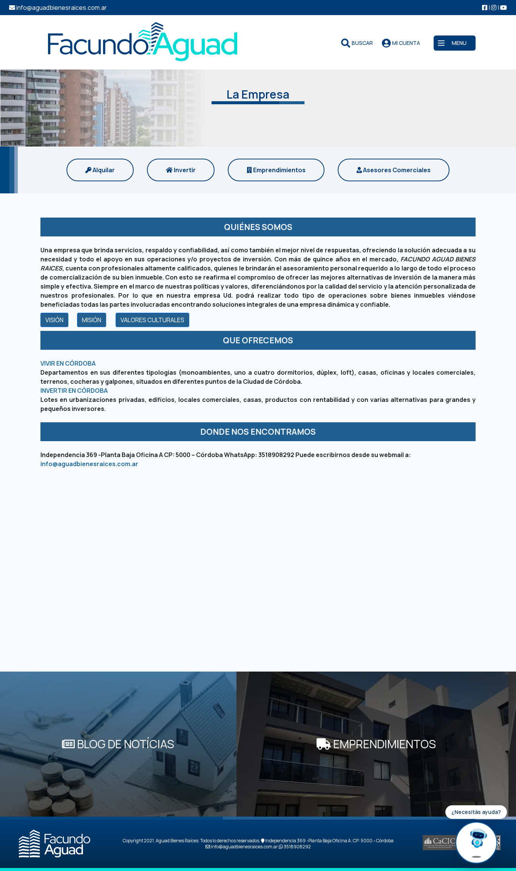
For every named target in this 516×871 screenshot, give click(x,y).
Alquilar (103, 170)
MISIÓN (91, 320)
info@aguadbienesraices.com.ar (89, 464)
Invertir (184, 170)
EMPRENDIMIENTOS (383, 744)
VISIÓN (54, 320)
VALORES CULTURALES (152, 320)
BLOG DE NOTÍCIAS (124, 744)
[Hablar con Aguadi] (476, 842)
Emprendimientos (279, 170)
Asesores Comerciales (396, 170)
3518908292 (276, 455)
